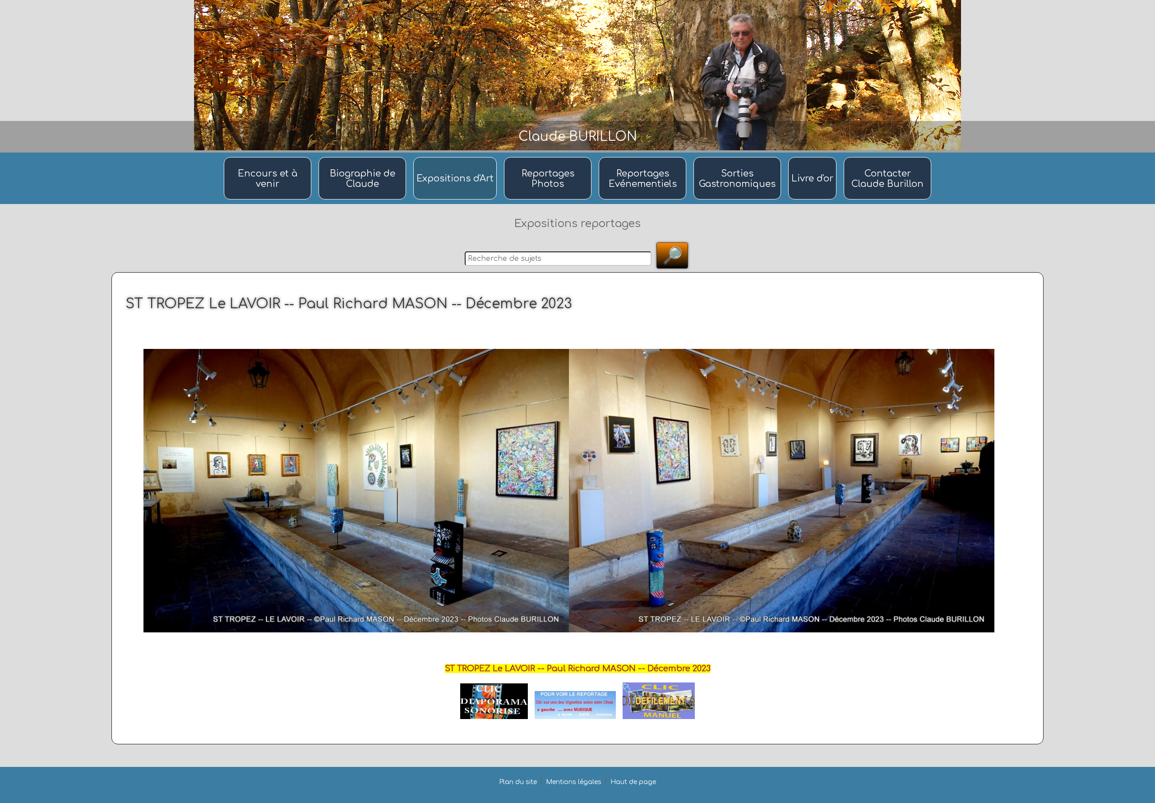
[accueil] (269, 158)
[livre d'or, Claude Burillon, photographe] (813, 158)
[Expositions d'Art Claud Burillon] (456, 158)
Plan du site (518, 782)
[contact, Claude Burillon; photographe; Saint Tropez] (887, 158)
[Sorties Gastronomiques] (738, 158)
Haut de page (633, 782)
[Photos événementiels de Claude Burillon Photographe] (643, 158)
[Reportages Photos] (549, 158)
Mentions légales (573, 782)
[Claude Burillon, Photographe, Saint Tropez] (363, 158)
